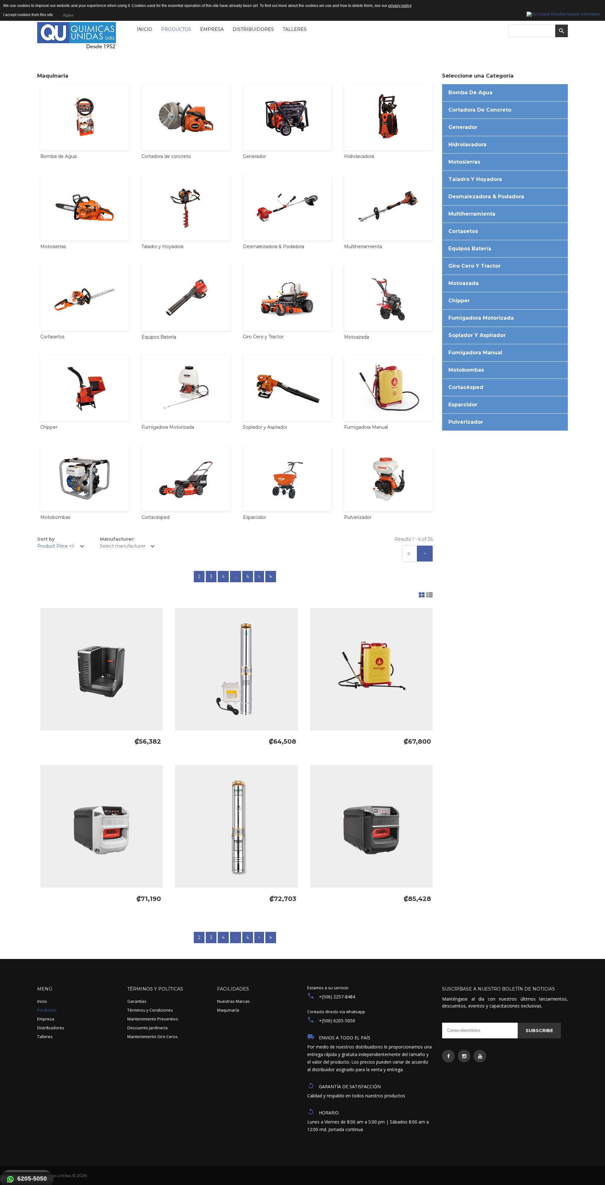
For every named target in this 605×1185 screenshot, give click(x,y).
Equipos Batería (469, 249)
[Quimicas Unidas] (76, 36)
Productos (47, 1010)
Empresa (45, 1019)
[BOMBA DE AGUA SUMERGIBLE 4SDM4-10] (236, 826)
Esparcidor (462, 405)
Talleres (45, 1036)
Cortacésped (465, 387)
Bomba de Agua (470, 93)
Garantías (137, 1001)
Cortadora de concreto (479, 110)
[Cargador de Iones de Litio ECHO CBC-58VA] (101, 669)
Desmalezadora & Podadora (486, 197)
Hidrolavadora (467, 145)
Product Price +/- (56, 546)
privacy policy (399, 5)
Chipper (459, 301)
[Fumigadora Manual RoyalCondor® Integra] (371, 669)
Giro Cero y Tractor (474, 266)
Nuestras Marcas (233, 1001)
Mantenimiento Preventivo (152, 1019)
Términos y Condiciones (150, 1010)
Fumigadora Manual (475, 353)
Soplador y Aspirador (477, 335)
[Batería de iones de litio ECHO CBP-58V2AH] (371, 826)
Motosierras (464, 162)
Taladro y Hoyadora (475, 179)
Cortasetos (463, 231)
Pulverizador (465, 422)
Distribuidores (50, 1028)
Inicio (42, 1001)
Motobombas (466, 370)
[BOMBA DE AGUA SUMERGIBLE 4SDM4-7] (236, 669)
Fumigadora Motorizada (481, 318)
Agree (68, 15)
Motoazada (463, 283)
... (235, 576)
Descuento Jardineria (147, 1028)
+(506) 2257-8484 (337, 997)
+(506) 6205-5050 (337, 1021)
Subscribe (539, 1030)
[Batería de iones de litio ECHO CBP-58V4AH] (101, 826)
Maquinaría (228, 1010)
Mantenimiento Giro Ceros (152, 1036)
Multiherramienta (471, 214)
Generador (462, 127)
